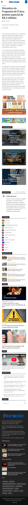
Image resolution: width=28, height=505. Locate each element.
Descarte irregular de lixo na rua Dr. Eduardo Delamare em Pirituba (15, 270)
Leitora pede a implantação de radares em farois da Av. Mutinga (17, 265)
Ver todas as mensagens (20, 192)
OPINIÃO (16, 488)
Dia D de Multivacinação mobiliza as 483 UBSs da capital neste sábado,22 (13, 347)
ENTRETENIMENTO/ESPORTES (8, 301)
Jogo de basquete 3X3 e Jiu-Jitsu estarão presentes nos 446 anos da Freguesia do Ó (14, 158)
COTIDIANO (4, 323)
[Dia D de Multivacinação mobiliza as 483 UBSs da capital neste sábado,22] (14, 336)
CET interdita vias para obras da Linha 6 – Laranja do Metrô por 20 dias (13, 326)
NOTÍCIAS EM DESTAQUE (8, 488)
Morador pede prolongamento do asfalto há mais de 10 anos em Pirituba (16, 280)
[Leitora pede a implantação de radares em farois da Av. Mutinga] (4, 264)
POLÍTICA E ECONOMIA (7, 490)
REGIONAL (4, 5)
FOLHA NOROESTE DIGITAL (8, 486)
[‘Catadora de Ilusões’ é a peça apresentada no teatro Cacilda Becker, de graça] (14, 293)
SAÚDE (21, 490)
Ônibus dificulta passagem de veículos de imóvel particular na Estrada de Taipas (16, 275)
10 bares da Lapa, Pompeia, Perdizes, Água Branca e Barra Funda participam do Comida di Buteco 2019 (17, 473)
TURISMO (5, 493)
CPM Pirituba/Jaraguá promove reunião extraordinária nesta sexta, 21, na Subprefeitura (14, 139)
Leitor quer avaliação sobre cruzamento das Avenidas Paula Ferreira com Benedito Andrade (17, 259)
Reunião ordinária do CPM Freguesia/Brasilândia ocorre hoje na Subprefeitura (14, 178)
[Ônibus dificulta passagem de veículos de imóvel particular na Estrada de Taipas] (4, 274)
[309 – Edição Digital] (4, 468)
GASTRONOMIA (19, 486)
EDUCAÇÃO (11, 481)
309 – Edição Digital (12, 467)
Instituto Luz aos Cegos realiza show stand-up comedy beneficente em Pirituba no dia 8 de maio (17, 464)
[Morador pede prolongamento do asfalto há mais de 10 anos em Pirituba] (4, 279)
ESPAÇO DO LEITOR (11, 256)
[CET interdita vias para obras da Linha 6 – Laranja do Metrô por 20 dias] (14, 315)
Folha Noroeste (6, 21)
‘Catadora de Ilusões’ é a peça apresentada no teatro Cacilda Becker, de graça (13, 304)
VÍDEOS (10, 493)
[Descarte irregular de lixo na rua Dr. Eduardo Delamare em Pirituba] (4, 269)
